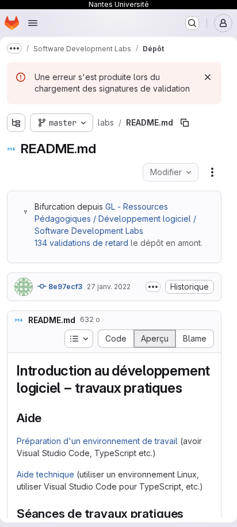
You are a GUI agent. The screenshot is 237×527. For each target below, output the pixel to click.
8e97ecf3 (64, 286)
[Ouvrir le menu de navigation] (33, 23)
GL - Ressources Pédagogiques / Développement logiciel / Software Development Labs (115, 219)
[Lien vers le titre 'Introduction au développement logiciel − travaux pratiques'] (189, 388)
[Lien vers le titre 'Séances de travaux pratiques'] (190, 513)
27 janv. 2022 (109, 286)
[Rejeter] (208, 77)
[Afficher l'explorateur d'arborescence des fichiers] (16, 122)
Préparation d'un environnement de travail (97, 441)
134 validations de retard (81, 243)
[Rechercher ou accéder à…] (192, 23)
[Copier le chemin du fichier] (184, 122)
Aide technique (45, 474)
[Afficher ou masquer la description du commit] (153, 287)
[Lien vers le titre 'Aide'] (48, 418)
